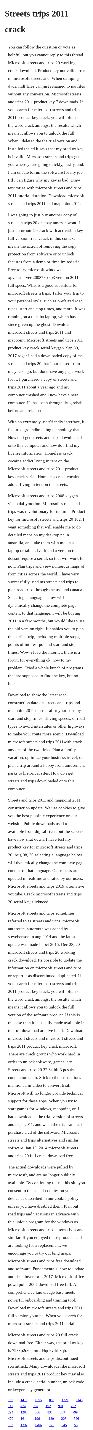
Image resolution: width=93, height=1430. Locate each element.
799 (75, 1412)
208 (63, 1418)
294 (10, 1412)
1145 (79, 1400)
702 (73, 1406)
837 (50, 1412)
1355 (38, 1400)
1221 (65, 1400)
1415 (24, 1400)
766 (10, 1400)
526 (76, 1418)
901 (60, 1406)
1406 (38, 1425)
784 (35, 1406)
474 (23, 1406)
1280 (24, 1412)
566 (37, 1412)
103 (10, 1425)
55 (76, 1425)
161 (23, 1418)
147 (10, 1406)
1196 (36, 1418)
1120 (50, 1418)
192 (48, 1406)
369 (62, 1412)
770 (51, 1425)
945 (64, 1425)
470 (10, 1418)
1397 (24, 1425)
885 (51, 1400)
